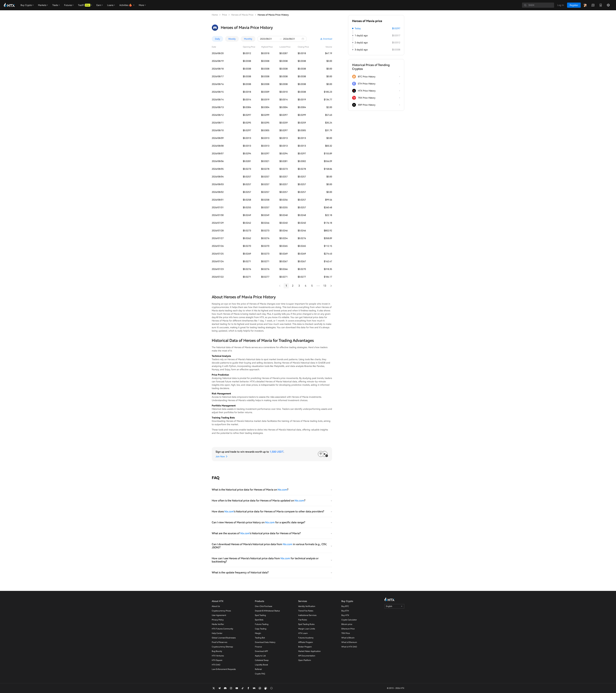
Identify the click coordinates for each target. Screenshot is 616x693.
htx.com (282, 489)
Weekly (232, 39)
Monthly (248, 39)
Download (327, 39)
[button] (304, 39)
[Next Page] (331, 285)
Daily (217, 39)
